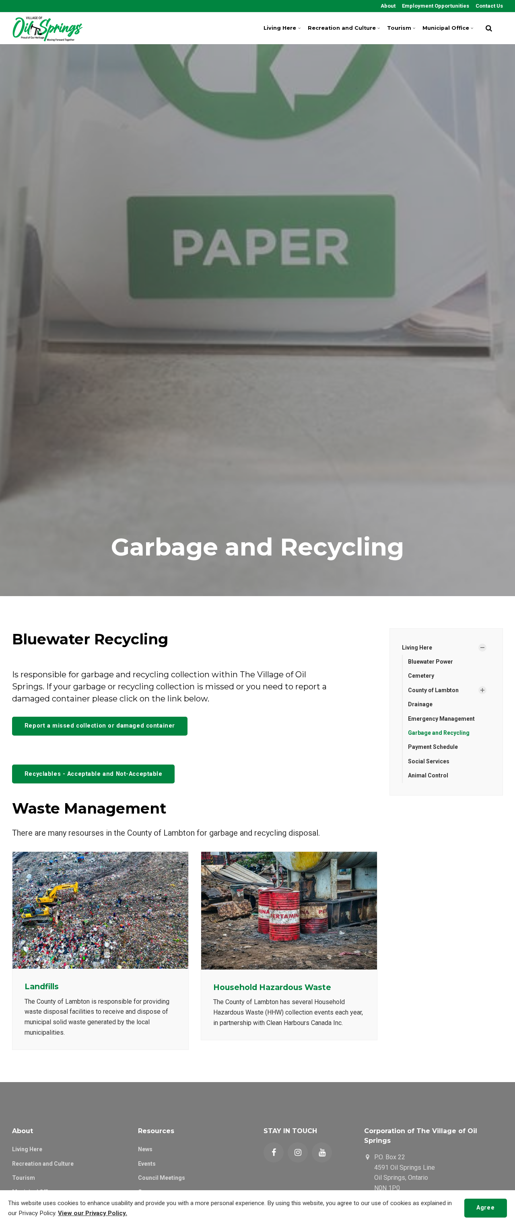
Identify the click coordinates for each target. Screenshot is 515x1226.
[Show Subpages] (482, 648)
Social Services (428, 761)
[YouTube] (322, 1152)
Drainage (420, 704)
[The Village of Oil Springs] (47, 28)
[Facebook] (274, 1152)
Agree (485, 1207)
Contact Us (488, 6)
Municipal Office (445, 28)
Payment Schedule (433, 747)
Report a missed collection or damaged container (100, 725)
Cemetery (421, 675)
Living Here (280, 28)
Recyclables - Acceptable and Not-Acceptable (94, 774)
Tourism (399, 28)
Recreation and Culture (342, 28)
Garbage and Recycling (439, 733)
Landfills (42, 986)
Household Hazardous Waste (272, 987)
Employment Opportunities (435, 6)
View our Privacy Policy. (92, 1213)
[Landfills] (100, 910)
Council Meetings (161, 1178)
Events (147, 1163)
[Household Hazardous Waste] (289, 911)
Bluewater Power (430, 661)
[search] (489, 28)
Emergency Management (441, 719)
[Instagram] (298, 1152)
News (145, 1149)
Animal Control (428, 775)
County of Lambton (433, 690)
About (387, 6)
